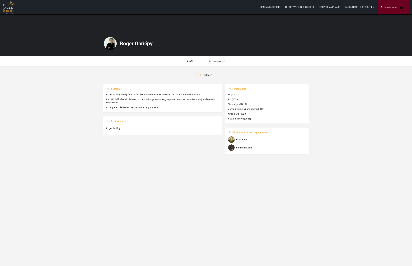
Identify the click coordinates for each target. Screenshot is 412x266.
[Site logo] (8, 7)
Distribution (367, 7)
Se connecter (390, 7)
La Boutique (351, 7)
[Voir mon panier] (401, 7)
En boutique (216, 61)
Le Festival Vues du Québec (299, 7)
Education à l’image (329, 7)
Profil (190, 61)
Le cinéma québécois (269, 7)
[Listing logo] (110, 43)
